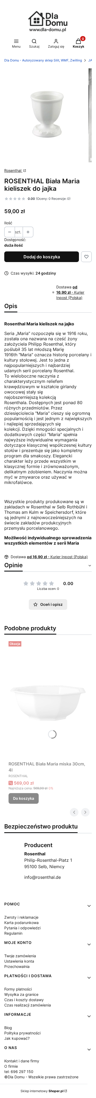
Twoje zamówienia (20, 956)
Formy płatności (18, 989)
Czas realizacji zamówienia (27, 1005)
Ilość (8, 223)
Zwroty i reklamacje (21, 917)
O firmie (11, 1066)
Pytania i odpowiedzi (22, 928)
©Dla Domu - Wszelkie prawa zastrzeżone (41, 1077)
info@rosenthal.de (42, 877)
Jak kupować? (17, 1038)
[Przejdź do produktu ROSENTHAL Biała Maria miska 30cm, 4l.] (48, 699)
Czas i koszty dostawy (24, 999)
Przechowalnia (17, 966)
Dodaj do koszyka (41, 256)
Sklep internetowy (42, 1091)
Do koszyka (23, 798)
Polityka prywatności (22, 1033)
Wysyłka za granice (21, 994)
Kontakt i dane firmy (21, 1061)
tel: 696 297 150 (18, 1071)
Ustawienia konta (19, 961)
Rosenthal (13, 170)
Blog (8, 1027)
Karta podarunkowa (21, 922)
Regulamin (13, 933)
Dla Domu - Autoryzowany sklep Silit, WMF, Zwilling (43, 60)
